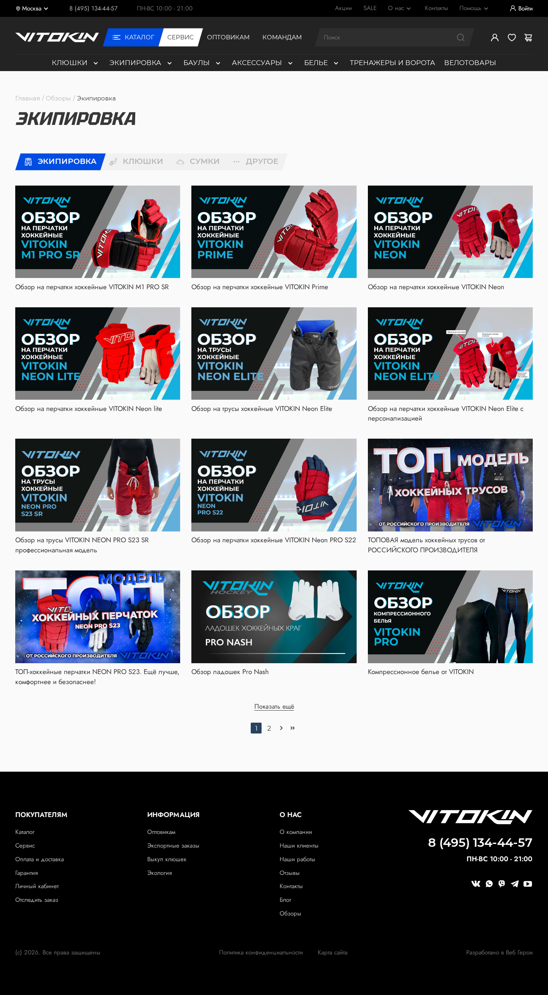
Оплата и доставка (39, 859)
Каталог (25, 831)
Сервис (25, 845)
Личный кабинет (37, 886)
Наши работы (297, 859)
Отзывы (290, 872)
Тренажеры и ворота (392, 62)
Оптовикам (161, 831)
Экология (159, 872)
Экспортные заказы (173, 845)
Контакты (291, 886)
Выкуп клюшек (167, 859)
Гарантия (26, 872)
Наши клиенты (299, 845)
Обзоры (58, 98)
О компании (296, 831)
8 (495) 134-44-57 (93, 8)
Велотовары (470, 62)
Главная (27, 98)
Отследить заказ (36, 899)
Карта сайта (332, 952)
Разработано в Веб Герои (499, 952)
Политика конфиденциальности (261, 952)
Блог (285, 899)
